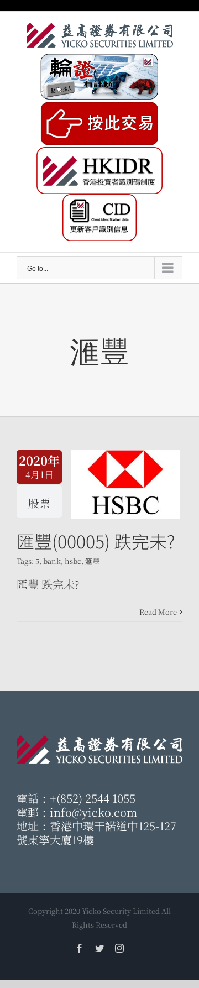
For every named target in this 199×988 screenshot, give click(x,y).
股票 (39, 503)
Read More (158, 612)
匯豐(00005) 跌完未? (96, 540)
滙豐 (92, 561)
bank (52, 561)
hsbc (73, 561)
